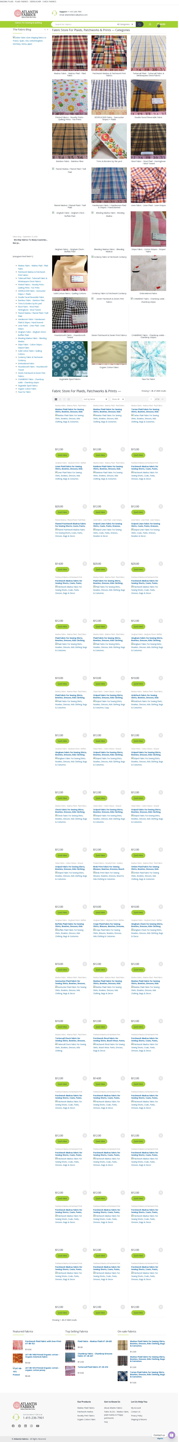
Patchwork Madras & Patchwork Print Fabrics (144, 464)
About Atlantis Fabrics (113, 1408)
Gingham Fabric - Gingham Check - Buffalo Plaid (70, 921)
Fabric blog (17, 237)
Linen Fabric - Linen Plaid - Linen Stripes (107, 520)
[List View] (64, 399)
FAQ (106, 1422)
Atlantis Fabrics (21, 1439)
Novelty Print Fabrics (85, 1415)
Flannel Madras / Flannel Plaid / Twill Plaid (70, 520)
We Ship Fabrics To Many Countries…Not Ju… (30, 241)
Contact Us (135, 1411)
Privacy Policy (136, 1415)
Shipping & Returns (139, 1419)
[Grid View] (56, 399)
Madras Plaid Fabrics (85, 1408)
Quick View (62, 455)
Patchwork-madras (85, 1411)
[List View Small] (68, 399)
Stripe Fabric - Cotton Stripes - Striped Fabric (107, 692)
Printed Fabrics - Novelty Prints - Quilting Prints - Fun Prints (108, 864)
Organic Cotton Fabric (86, 1419)
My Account (136, 1408)
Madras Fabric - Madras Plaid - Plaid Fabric (70, 405)
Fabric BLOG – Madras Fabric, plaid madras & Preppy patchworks (116, 1414)
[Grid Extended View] (60, 399)
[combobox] (82, 24)
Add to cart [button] (84, 449)
